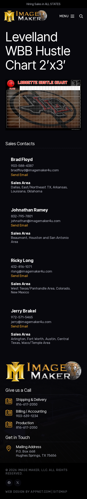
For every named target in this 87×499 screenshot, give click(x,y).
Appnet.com (41, 492)
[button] (66, 16)
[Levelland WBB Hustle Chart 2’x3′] (43, 82)
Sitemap (60, 492)
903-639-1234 (27, 416)
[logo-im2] (25, 16)
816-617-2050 (26, 404)
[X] (17, 482)
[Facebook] (9, 482)
